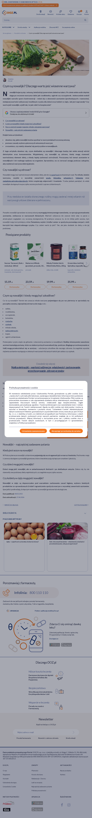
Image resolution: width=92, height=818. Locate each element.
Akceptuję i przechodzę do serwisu (66, 431)
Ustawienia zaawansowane (33, 431)
